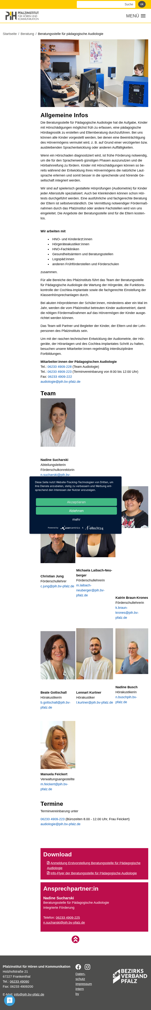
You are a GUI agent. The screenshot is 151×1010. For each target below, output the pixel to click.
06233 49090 (19, 981)
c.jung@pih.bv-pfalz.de (57, 586)
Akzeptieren (76, 502)
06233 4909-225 (68, 917)
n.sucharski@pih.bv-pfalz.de (64, 922)
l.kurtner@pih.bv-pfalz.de (94, 702)
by (77, 994)
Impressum (84, 984)
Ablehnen (76, 510)
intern (80, 989)
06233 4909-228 (60, 367)
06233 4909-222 (60, 376)
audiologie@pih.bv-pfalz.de (60, 381)
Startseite (10, 34)
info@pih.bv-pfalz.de (29, 994)
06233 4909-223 (60, 372)
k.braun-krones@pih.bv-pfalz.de (127, 612)
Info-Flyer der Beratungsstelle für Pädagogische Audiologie (93, 873)
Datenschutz (80, 976)
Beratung (27, 34)
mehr (76, 519)
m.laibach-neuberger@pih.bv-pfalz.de (90, 590)
